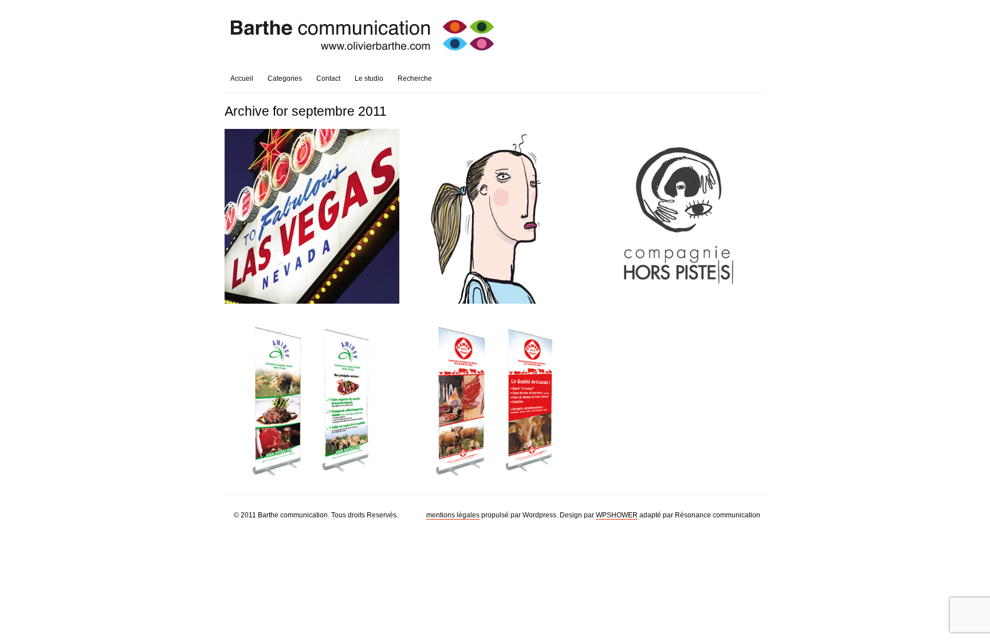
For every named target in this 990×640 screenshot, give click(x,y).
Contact (328, 78)
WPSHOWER (617, 515)
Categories (285, 78)
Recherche (415, 78)
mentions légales (453, 515)
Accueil (241, 78)
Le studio (369, 78)
